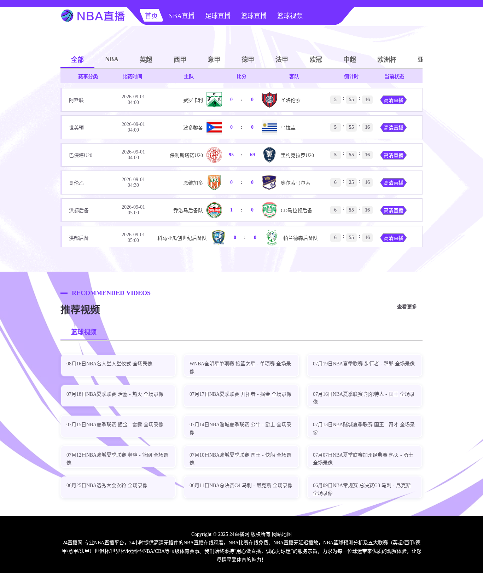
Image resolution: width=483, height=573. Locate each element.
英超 (146, 59)
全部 (77, 59)
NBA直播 (181, 15)
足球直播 (218, 15)
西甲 (180, 59)
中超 (349, 59)
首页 (151, 15)
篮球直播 (254, 15)
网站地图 (282, 534)
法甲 (281, 59)
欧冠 (315, 59)
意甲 (214, 59)
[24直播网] (93, 23)
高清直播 (393, 100)
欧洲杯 (386, 59)
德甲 (248, 59)
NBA (111, 59)
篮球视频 (290, 15)
